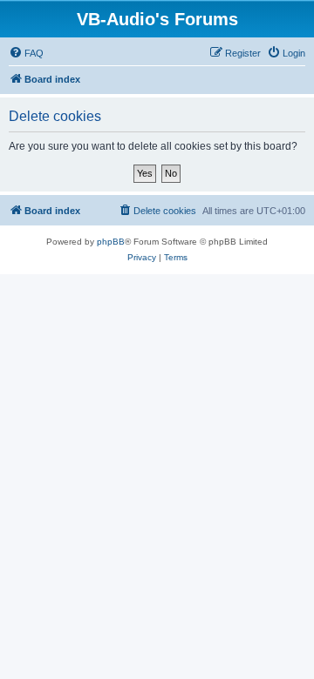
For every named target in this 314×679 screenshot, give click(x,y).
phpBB (111, 241)
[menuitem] (26, 53)
